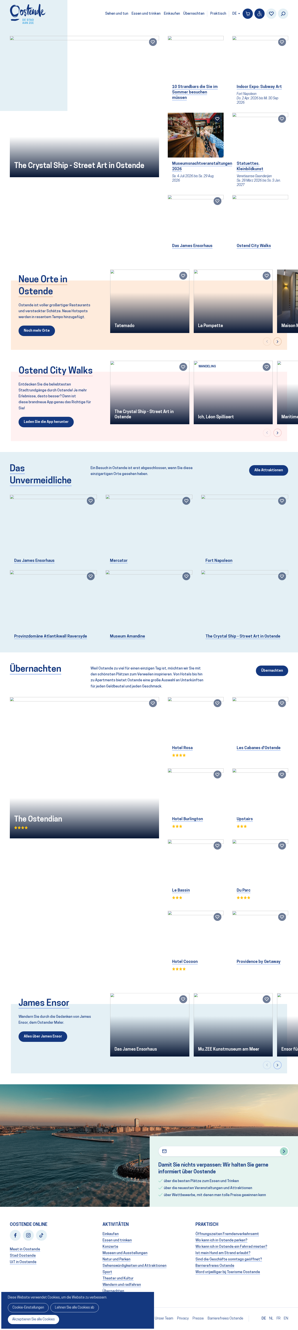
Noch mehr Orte (37, 331)
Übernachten (193, 14)
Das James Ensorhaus (192, 246)
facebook (15, 1235)
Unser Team (164, 1318)
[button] (267, 341)
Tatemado (124, 326)
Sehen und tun (116, 14)
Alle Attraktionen (268, 470)
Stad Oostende (23, 1256)
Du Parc (243, 890)
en (286, 1318)
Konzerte (110, 1247)
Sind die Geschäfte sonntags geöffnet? (228, 1259)
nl (271, 1318)
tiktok (41, 1235)
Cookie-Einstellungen (28, 1307)
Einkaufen (172, 14)
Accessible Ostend (259, 14)
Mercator (119, 561)
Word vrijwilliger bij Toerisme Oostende (227, 1272)
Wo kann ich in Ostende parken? (221, 1240)
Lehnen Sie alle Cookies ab (74, 1307)
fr (279, 1318)
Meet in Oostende (25, 1249)
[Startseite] (28, 14)
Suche (283, 14)
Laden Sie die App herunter (46, 422)
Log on (271, 14)
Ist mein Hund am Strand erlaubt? (222, 1253)
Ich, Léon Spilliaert (216, 417)
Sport (107, 1272)
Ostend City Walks (254, 246)
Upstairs (245, 819)
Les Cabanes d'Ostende (259, 748)
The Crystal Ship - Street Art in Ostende (79, 166)
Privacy (183, 1318)
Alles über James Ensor (43, 1036)
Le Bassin (181, 890)
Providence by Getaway (259, 962)
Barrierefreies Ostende (214, 1266)
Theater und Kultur (118, 1278)
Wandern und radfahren (122, 1285)
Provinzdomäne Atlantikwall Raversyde (50, 636)
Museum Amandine (127, 636)
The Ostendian (38, 819)
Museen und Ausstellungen (125, 1253)
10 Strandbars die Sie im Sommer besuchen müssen (195, 92)
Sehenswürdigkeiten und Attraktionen (134, 1266)
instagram (28, 1235)
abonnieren (284, 1151)
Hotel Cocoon (185, 962)
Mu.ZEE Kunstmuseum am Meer (228, 1049)
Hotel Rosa (182, 748)
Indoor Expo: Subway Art (259, 87)
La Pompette (210, 326)
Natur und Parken (116, 1259)
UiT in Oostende (23, 1262)
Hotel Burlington (187, 819)
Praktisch (218, 14)
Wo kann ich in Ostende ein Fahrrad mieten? (231, 1247)
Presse (198, 1318)
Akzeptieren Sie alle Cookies (33, 1319)
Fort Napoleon (219, 561)
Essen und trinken (146, 14)
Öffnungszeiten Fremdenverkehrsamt (227, 1234)
